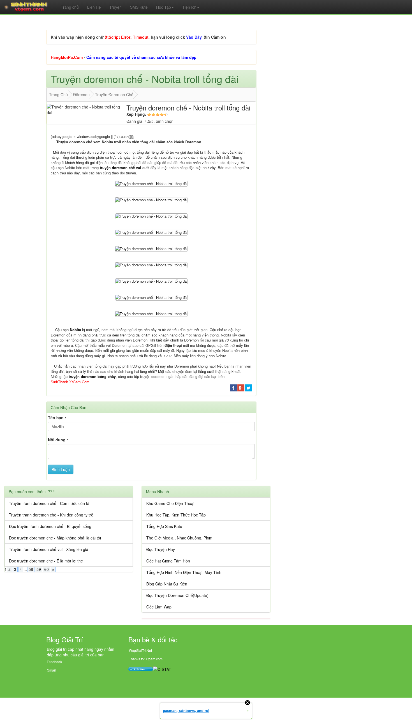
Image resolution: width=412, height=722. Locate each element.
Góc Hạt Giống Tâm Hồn (168, 561)
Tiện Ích (189, 7)
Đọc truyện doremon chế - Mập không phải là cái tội (55, 538)
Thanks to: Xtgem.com (146, 658)
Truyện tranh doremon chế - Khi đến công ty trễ (51, 515)
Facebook (54, 661)
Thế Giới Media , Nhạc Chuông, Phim (179, 538)
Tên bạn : (57, 417)
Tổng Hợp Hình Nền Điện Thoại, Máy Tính (183, 572)
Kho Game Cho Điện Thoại (170, 503)
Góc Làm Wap (159, 607)
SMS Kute (139, 7)
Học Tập (163, 7)
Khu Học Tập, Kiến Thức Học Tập (176, 515)
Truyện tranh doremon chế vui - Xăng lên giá (48, 549)
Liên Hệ (94, 7)
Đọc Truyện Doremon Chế (169, 595)
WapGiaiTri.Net (140, 650)
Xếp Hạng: (136, 114)
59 (38, 569)
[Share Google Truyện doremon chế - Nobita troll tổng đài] (240, 387)
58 (31, 569)
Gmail (51, 670)
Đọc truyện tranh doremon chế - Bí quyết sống (50, 526)
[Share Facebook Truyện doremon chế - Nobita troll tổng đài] (233, 387)
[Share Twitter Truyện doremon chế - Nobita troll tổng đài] (248, 387)
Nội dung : (58, 439)
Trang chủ (70, 7)
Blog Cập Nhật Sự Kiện (166, 584)
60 (46, 569)
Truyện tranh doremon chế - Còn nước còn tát (50, 503)
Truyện (115, 7)
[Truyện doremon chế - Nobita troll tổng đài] (151, 183)
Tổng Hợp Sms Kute (164, 526)
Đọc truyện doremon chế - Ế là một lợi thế (46, 561)
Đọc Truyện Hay (160, 549)
